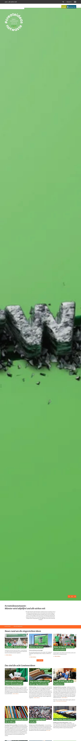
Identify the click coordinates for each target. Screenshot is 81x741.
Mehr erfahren (9, 655)
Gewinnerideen (8, 626)
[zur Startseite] (68, 6)
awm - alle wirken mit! (11, 2)
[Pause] (72, 596)
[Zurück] (69, 596)
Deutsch (69, 1)
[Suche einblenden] (63, 2)
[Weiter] (74, 596)
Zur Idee (48, 730)
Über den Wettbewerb (18, 626)
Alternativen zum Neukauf (61, 701)
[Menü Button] (75, 2)
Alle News (40, 660)
